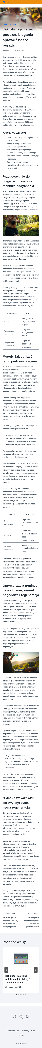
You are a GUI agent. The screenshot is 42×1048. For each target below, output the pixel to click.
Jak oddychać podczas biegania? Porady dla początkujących (31, 920)
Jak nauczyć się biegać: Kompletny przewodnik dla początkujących (10, 920)
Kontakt (21, 1035)
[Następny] (36, 970)
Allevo (9, 51)
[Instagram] (27, 1017)
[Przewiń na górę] (36, 1044)
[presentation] (21, 959)
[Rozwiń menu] (37, 2)
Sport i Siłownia (9, 25)
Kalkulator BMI (13, 1031)
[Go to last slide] (6, 970)
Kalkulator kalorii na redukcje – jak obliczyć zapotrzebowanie (17, 979)
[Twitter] (21, 1017)
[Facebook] (15, 1017)
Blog (33, 1031)
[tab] (16, 994)
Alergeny (25, 1031)
